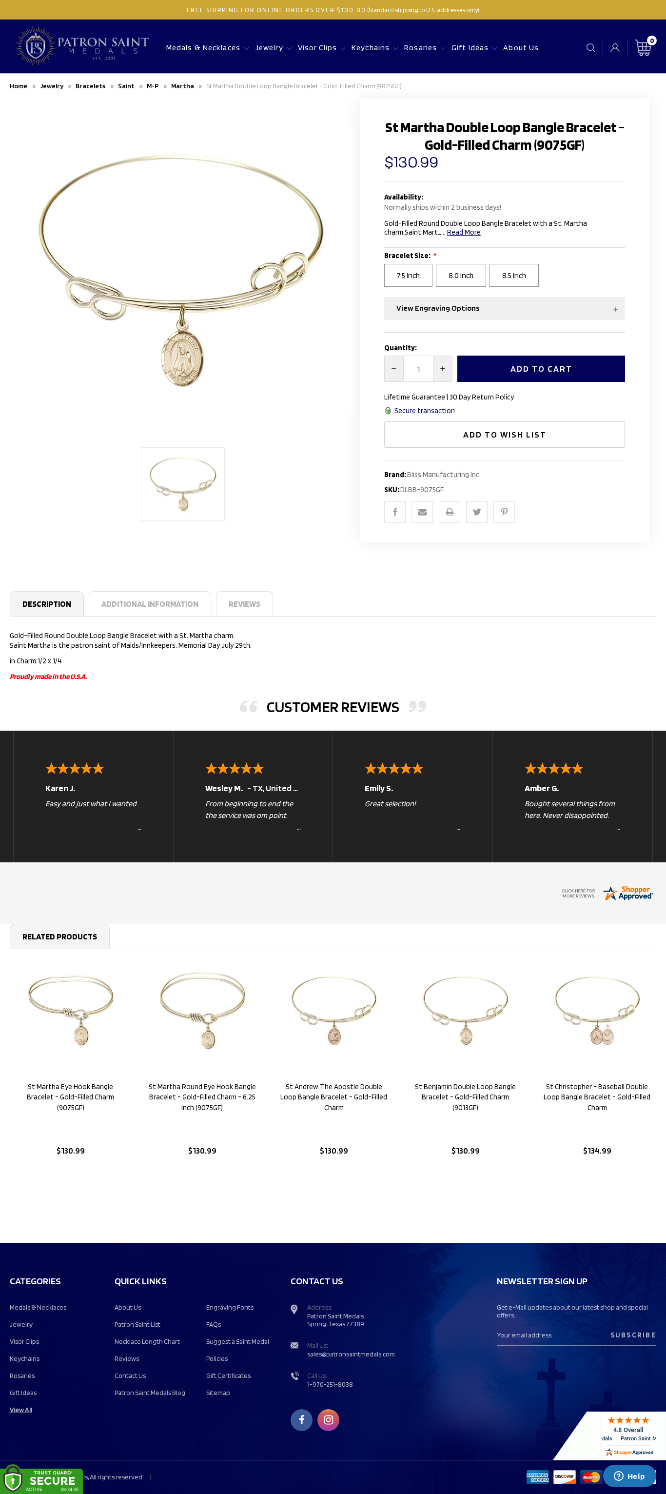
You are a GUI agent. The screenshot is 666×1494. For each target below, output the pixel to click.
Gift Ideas (470, 47)
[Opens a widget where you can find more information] (629, 1477)
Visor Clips (317, 47)
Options (70, 1175)
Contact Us (130, 1375)
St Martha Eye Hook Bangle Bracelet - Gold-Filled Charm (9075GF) (70, 1097)
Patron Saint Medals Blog (150, 1392)
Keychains (371, 47)
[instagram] (328, 1420)
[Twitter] (477, 512)
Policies (217, 1358)
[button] (504, 308)
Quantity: (400, 347)
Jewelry (269, 47)
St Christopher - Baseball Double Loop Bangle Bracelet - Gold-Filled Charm (597, 1097)
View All (21, 1410)
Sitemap (218, 1392)
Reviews (244, 604)
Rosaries (420, 47)
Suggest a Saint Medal (237, 1341)
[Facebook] (395, 512)
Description (46, 604)
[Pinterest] (504, 512)
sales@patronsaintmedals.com (351, 1354)
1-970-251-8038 (330, 1384)
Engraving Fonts (230, 1307)
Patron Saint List (137, 1324)
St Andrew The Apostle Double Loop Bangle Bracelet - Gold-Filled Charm (333, 1097)
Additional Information (149, 604)
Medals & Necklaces (203, 47)
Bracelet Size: (407, 255)
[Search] (591, 47)
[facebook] (302, 1420)
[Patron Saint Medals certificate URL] (607, 892)
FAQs (213, 1324)
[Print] (449, 512)
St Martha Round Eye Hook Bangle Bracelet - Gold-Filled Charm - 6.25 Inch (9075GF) (202, 1097)
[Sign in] (615, 48)
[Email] (422, 512)
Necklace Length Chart (147, 1341)
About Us (521, 47)
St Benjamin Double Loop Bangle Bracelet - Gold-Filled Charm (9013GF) (465, 1097)
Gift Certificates (228, 1375)
